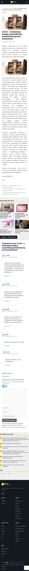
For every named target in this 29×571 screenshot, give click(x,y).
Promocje (3, 501)
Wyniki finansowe (19, 528)
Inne (2, 545)
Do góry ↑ (3, 569)
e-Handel (17, 538)
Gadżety (17, 516)
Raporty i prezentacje (20, 526)
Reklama (17, 541)
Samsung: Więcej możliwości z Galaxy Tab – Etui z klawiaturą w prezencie (21, 216)
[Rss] (2, 493)
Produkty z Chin (19, 518)
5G (2, 536)
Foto (2, 556)
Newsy (11, 185)
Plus (2, 533)
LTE (2, 538)
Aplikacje (3, 553)
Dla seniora (17, 508)
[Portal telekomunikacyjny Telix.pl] (14, 2)
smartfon (11, 187)
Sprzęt (14, 185)
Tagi (22, 564)
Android (11, 8)
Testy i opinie (18, 501)
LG (8, 185)
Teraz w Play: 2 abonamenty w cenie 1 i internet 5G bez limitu (6, 231)
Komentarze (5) (5, 376)
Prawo (16, 536)
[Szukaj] (26, 2)
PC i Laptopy (18, 513)
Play (2, 528)
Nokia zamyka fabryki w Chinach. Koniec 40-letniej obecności (22, 231)
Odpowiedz (7, 275)
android (5, 187)
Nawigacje (17, 511)
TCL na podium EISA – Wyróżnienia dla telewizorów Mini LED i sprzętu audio (6, 216)
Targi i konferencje (19, 531)
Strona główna (5, 8)
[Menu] (2, 2)
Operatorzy (5, 522)
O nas (2, 564)
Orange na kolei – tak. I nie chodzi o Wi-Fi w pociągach (13, 465)
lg (8, 187)
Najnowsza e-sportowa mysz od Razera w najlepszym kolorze (13, 457)
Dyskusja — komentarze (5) (9, 237)
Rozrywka (3, 551)
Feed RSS (3, 566)
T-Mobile (3, 531)
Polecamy (3, 503)
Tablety (17, 506)
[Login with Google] (6, 386)
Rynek (17, 522)
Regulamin (17, 564)
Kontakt (7, 564)
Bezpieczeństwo (5, 548)
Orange (3, 526)
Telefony (19, 185)
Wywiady (17, 533)
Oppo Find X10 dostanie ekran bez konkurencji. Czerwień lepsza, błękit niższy (14, 461)
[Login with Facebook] (3, 386)
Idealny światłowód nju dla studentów (12, 443)
